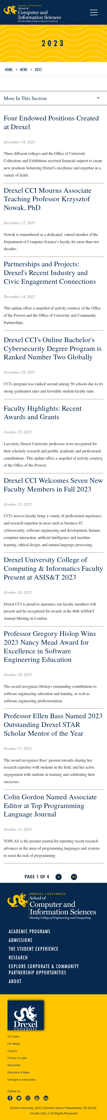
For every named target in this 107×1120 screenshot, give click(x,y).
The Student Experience (33, 949)
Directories (14, 1065)
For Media (13, 1043)
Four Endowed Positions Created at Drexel (51, 122)
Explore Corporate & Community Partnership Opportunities (44, 969)
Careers (12, 1050)
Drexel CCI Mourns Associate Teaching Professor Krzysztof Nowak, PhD (48, 198)
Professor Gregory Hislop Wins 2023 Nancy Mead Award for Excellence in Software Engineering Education (50, 646)
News (23, 69)
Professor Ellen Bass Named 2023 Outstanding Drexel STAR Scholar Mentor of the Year (53, 724)
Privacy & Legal (16, 1057)
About (15, 981)
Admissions (21, 940)
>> (74, 876)
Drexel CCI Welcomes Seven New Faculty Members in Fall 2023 (53, 484)
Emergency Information (21, 1079)
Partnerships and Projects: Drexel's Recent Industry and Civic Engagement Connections (50, 272)
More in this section (25, 98)
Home (9, 69)
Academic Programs (30, 931)
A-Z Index (13, 1036)
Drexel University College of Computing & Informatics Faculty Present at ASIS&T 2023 (53, 568)
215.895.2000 (38, 1113)
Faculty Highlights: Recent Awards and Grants (43, 412)
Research (18, 957)
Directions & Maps (18, 1072)
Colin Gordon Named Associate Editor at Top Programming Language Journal (50, 805)
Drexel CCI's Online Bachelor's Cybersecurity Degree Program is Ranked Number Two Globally (53, 348)
